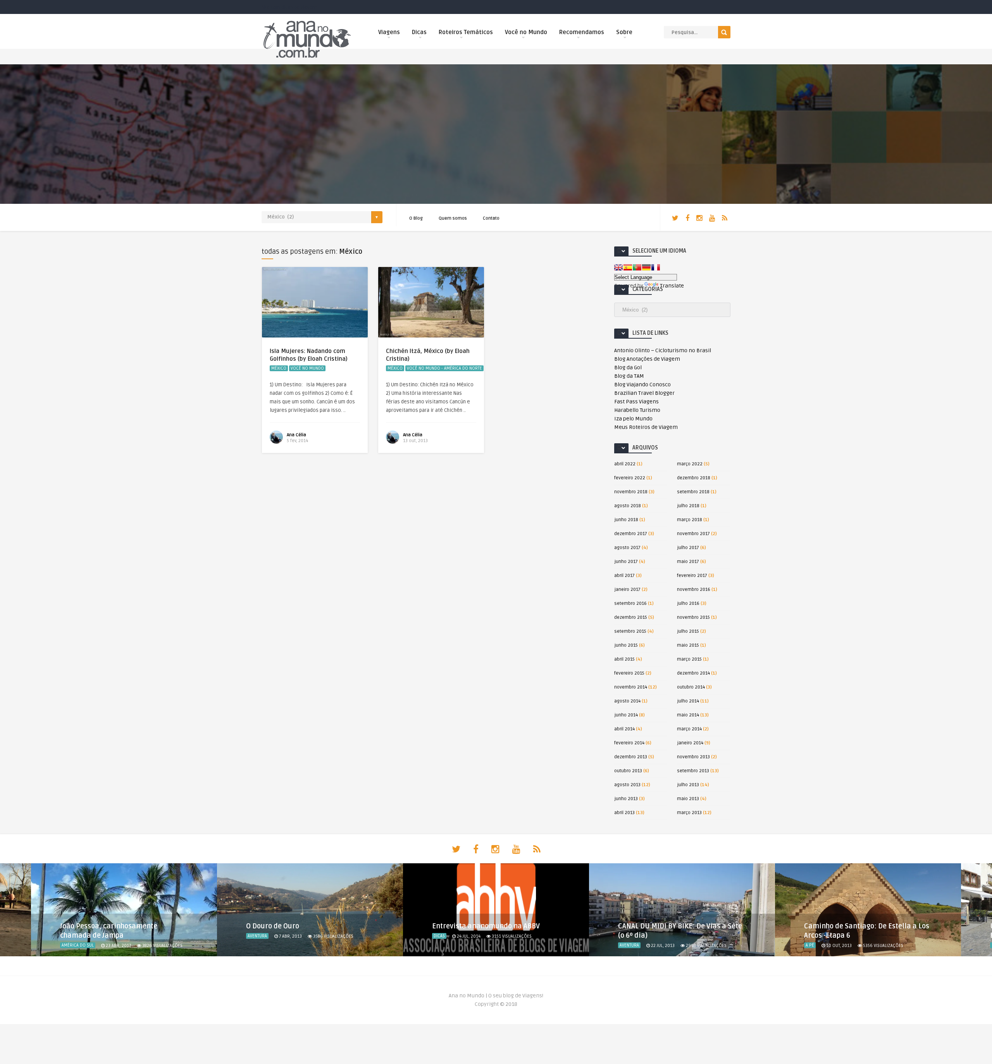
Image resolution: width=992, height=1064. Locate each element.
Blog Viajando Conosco (642, 384)
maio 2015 (688, 645)
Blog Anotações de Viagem (647, 359)
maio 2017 (688, 562)
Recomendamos (581, 32)
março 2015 (689, 659)
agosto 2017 (627, 548)
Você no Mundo (526, 32)
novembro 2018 (631, 492)
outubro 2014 (691, 687)
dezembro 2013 (630, 757)
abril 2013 (624, 813)
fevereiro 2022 (629, 478)
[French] (655, 267)
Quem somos (453, 218)
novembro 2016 (693, 589)
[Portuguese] (637, 267)
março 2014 (689, 729)
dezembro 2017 (630, 534)
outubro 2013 (628, 771)
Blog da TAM (629, 376)
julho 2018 (688, 506)
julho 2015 (688, 631)
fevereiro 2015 (629, 673)
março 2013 (689, 813)
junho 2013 (626, 799)
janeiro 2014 (690, 743)
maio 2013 (688, 799)
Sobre (624, 32)
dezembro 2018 (693, 478)
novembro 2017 (693, 534)
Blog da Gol (628, 367)
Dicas (419, 32)
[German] (646, 267)
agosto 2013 (627, 785)
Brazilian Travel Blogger (644, 393)
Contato (491, 218)
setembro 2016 (630, 603)
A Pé (810, 945)
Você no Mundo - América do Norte (444, 368)
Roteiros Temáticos (466, 32)
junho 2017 (626, 562)
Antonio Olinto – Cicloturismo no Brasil (662, 350)
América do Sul (78, 945)
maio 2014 (688, 715)
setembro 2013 (693, 771)
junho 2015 (626, 645)
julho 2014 (688, 701)
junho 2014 (626, 715)
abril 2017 (624, 575)
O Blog (416, 218)
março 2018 (689, 520)
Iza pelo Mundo (633, 418)
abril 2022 (625, 464)
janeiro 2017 (627, 589)
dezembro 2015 (630, 617)
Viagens (389, 32)
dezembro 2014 (693, 673)
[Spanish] (627, 267)
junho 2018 (626, 520)
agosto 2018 (627, 506)
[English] (618, 267)
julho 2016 (688, 603)
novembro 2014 (630, 687)
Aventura (257, 935)
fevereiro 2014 (629, 743)
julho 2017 (688, 548)
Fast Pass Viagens (636, 401)
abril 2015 (624, 659)
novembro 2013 (693, 757)
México (278, 368)
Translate (672, 285)
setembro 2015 (630, 631)
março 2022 (690, 464)
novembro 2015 (693, 617)
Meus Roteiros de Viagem (646, 427)
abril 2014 (624, 729)
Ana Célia (296, 435)
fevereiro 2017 (692, 575)
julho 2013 (688, 785)
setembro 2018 (693, 492)
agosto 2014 (627, 701)
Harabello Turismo (637, 410)
